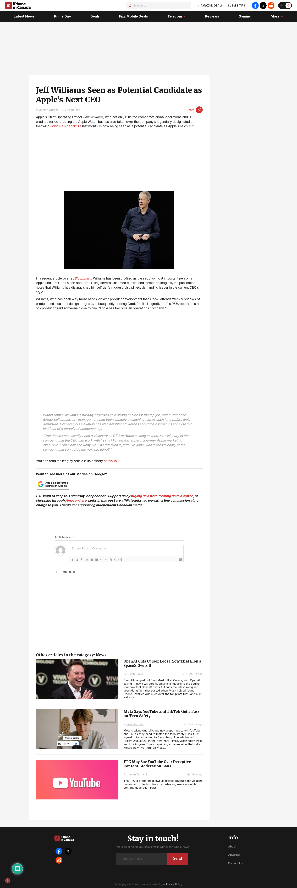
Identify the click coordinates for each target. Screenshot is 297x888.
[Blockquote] (101, 560)
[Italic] (77, 560)
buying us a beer (144, 496)
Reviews (212, 16)
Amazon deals (212, 5)
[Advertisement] (119, 335)
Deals (95, 16)
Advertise (234, 854)
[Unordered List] (96, 560)
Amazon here (75, 500)
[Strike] (87, 560)
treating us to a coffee (175, 496)
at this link (111, 461)
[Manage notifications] (7, 880)
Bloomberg (82, 278)
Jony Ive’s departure (65, 126)
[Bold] (72, 560)
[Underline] (82, 560)
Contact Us (235, 863)
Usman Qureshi (49, 110)
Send (177, 858)
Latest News (24, 16)
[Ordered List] (91, 560)
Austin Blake (134, 674)
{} (115, 559)
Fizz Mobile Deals (133, 16)
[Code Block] (106, 560)
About (232, 846)
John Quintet (135, 724)
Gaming (245, 16)
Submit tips (236, 5)
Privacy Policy (174, 884)
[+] (120, 559)
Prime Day (62, 16)
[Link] (111, 560)
